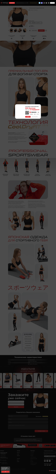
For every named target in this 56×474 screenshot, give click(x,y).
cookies (7, 467)
